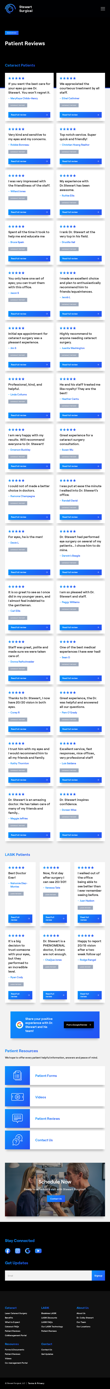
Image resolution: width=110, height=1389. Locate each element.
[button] (103, 8)
